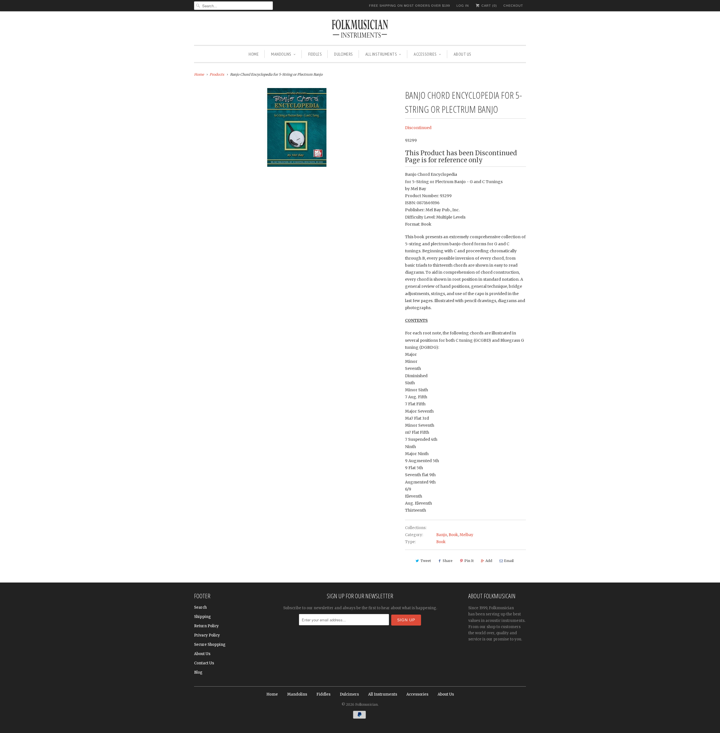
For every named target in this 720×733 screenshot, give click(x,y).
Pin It (469, 561)
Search (200, 607)
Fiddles (315, 54)
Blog (198, 672)
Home (254, 54)
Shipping (202, 616)
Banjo (441, 534)
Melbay (466, 534)
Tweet (425, 561)
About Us (462, 54)
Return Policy (206, 626)
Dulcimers (343, 54)
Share (448, 561)
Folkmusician (366, 704)
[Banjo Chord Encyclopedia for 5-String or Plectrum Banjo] (296, 127)
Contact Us (204, 663)
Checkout (513, 5)
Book (453, 534)
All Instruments (381, 54)
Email (509, 561)
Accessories (425, 54)
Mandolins (281, 54)
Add (488, 561)
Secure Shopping (210, 644)
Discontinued (418, 127)
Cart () (488, 5)
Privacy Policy (207, 635)
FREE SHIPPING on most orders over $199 (409, 5)
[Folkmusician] (360, 29)
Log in (462, 5)
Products (217, 74)
